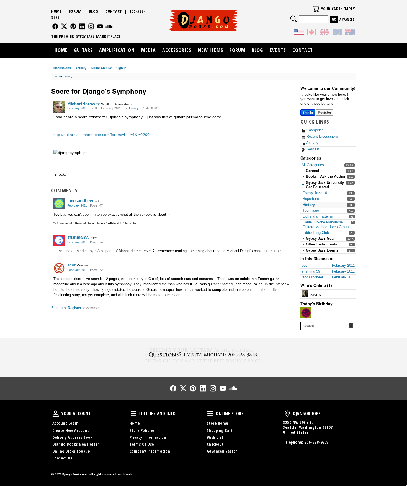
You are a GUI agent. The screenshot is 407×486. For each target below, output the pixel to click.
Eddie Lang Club (316, 233)
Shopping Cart (220, 430)
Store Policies (142, 430)
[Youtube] (100, 26)
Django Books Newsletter (75, 444)
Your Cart (315, 8)
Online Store (210, 413)
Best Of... (313, 149)
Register (324, 112)
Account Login (65, 423)
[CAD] (311, 33)
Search (293, 18)
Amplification (117, 50)
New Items (210, 50)
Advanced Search (222, 451)
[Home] (203, 20)
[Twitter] (64, 26)
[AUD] (350, 33)
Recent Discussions (322, 136)
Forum (75, 11)
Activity (80, 68)
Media (148, 50)
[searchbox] (325, 326)
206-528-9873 (317, 442)
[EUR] (337, 33)
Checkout (215, 444)
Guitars (83, 50)
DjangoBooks (287, 413)
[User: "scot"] (59, 268)
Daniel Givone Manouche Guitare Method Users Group (326, 224)
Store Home (217, 423)
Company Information (150, 451)
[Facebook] (55, 26)
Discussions (62, 68)
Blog (93, 11)
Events (278, 50)
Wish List (215, 437)
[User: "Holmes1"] (305, 312)
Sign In (121, 68)
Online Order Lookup (71, 451)
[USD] (299, 33)
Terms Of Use (142, 444)
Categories (314, 130)
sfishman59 (78, 237)
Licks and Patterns (318, 216)
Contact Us (62, 458)
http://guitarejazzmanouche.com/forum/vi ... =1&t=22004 (102, 134)
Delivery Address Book (72, 437)
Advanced (347, 19)
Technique (311, 210)
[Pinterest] (73, 26)
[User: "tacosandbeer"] (59, 203)
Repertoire (311, 199)
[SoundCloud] (109, 26)
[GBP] (324, 33)
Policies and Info (132, 413)
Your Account (55, 413)
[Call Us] (203, 354)
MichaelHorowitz (83, 103)
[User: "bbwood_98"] (305, 293)
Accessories (176, 50)
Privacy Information (148, 437)
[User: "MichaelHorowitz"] (59, 107)
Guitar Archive (101, 68)
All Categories (313, 165)
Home (56, 11)
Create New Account (70, 430)
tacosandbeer (80, 200)
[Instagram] (91, 26)
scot (71, 265)
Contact (113, 11)
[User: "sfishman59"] (59, 240)
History (309, 205)
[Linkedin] (82, 26)
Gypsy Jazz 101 (316, 193)
